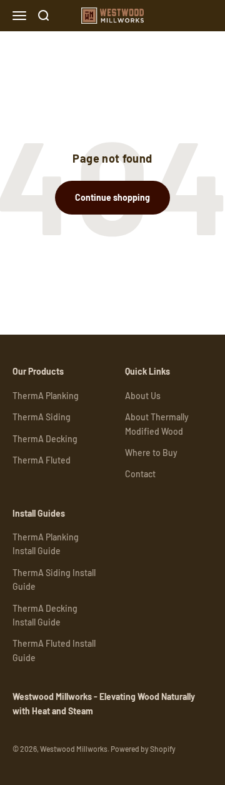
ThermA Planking (45, 395)
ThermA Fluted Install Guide (54, 650)
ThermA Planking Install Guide (45, 544)
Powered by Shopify (143, 748)
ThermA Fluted (41, 460)
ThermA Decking (45, 438)
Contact (140, 473)
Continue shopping (112, 197)
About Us (143, 395)
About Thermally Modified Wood (157, 424)
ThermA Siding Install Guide (54, 579)
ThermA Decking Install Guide (45, 615)
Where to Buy (151, 452)
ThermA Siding (41, 417)
